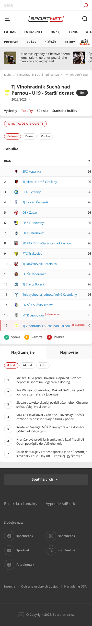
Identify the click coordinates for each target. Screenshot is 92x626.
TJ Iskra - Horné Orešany (39, 182)
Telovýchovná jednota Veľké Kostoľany (49, 294)
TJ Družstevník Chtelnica (39, 264)
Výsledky (10, 110)
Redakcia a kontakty (20, 503)
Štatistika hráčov (64, 110)
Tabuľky (27, 110)
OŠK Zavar (29, 212)
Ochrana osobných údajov (39, 586)
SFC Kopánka (31, 171)
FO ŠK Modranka (34, 274)
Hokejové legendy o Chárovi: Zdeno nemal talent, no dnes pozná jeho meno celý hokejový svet (44, 57)
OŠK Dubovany (33, 223)
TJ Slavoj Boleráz (34, 284)
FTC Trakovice (32, 253)
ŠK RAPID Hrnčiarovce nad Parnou (46, 243)
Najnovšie (69, 352)
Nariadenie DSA (75, 586)
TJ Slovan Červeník (35, 202)
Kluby (8, 75)
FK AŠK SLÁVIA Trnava (37, 305)
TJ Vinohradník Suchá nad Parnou (37, 75)
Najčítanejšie (22, 352)
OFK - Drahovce (33, 233)
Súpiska (42, 110)
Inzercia (9, 586)
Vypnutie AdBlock (60, 503)
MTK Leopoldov (33, 315)
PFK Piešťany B (32, 192)
